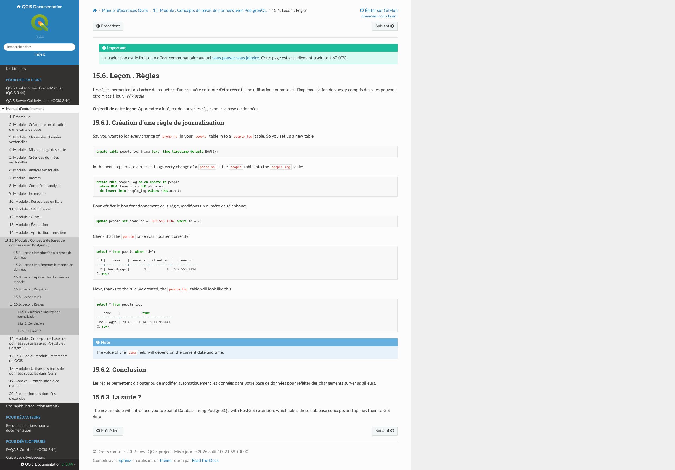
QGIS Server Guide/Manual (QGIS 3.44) (38, 101)
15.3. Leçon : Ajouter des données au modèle (41, 280)
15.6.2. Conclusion (30, 323)
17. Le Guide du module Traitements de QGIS (38, 358)
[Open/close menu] (3, 108)
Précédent (110, 26)
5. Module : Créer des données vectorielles (34, 160)
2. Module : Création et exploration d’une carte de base (37, 127)
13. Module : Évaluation (28, 225)
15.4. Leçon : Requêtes (31, 289)
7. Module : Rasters (25, 178)
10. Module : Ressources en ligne (35, 201)
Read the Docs (205, 460)
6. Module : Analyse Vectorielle (34, 170)
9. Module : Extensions (27, 194)
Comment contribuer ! (379, 16)
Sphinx (125, 460)
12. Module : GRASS (25, 217)
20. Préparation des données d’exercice (32, 396)
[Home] (95, 10)
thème (165, 460)
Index (39, 54)
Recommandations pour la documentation (27, 428)
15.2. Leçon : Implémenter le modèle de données (43, 267)
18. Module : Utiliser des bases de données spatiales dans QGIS (36, 371)
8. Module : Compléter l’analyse (34, 186)
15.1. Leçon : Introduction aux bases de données (43, 255)
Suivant (382, 26)
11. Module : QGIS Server (30, 209)
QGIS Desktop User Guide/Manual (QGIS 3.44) (34, 90)
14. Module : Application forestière (37, 233)
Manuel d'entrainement (25, 109)
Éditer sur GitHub (381, 10)
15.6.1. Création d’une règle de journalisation (38, 314)
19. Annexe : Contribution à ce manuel (34, 383)
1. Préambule (19, 117)
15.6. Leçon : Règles (29, 304)
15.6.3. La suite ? (29, 331)
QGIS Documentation (41, 7)
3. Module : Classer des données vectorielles (35, 139)
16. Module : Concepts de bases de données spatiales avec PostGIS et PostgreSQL (37, 343)
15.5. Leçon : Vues (27, 297)
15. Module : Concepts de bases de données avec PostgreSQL (37, 243)
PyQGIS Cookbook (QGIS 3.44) (31, 450)
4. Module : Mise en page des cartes (38, 150)
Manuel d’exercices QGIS (125, 10)
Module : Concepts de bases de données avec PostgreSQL (210, 10)
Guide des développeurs (25, 457)
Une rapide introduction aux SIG (32, 406)
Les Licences (16, 69)
